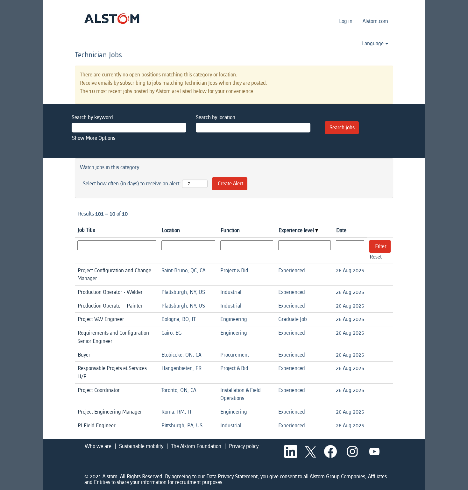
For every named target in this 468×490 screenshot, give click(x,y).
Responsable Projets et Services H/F (112, 372)
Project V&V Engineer (101, 319)
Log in (345, 21)
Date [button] (341, 230)
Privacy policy (244, 446)
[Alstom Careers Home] (112, 19)
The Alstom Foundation (196, 446)
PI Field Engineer (97, 426)
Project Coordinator (99, 390)
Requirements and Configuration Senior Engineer (113, 337)
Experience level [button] (297, 230)
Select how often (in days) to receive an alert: (132, 184)
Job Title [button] (86, 230)
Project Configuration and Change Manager (114, 274)
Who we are (98, 446)
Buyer (84, 355)
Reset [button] (376, 257)
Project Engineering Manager (110, 412)
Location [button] (171, 230)
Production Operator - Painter (110, 306)
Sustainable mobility (141, 446)
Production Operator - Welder (110, 292)
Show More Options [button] (93, 138)
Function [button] (230, 230)
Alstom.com (375, 21)
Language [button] (373, 43)
